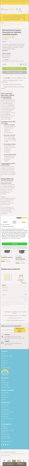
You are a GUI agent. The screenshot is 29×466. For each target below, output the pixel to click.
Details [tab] (24, 222)
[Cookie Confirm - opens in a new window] (22, 218)
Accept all (14, 244)
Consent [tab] (5, 222)
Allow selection (14, 247)
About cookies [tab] (14, 222)
